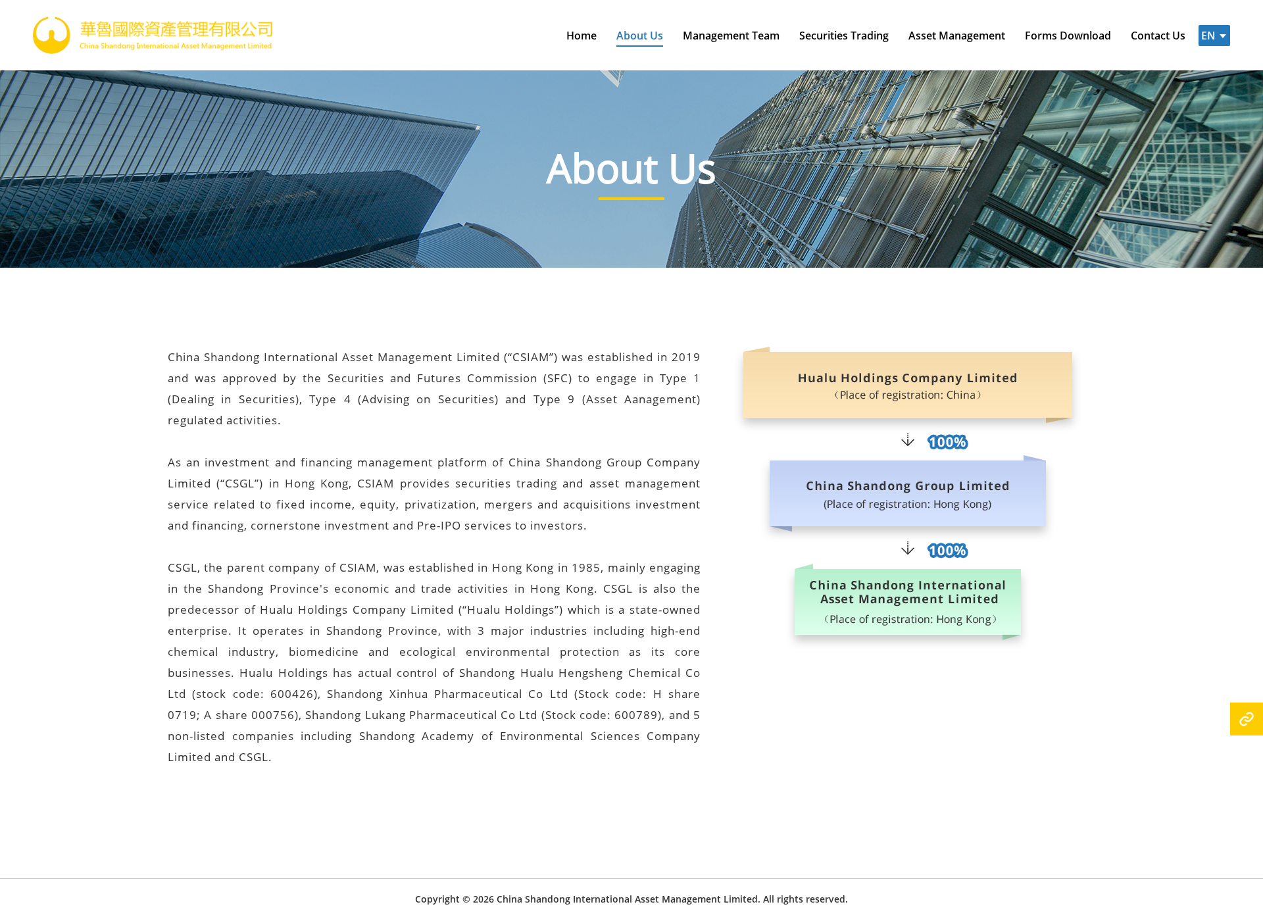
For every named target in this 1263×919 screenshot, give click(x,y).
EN (1208, 35)
